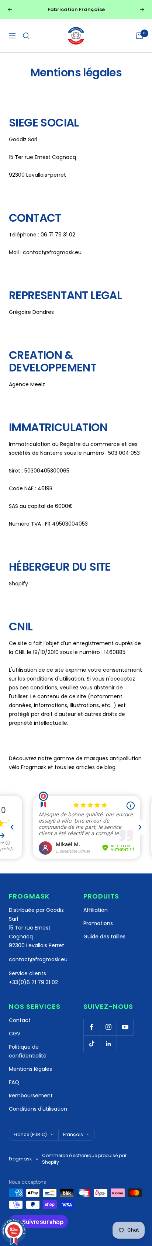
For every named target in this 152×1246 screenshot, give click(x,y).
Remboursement (31, 1095)
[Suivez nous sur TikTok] (91, 1043)
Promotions (98, 923)
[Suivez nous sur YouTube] (125, 1027)
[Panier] (139, 35)
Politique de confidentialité (27, 1051)
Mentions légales (30, 1069)
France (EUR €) (30, 1134)
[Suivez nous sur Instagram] (108, 1027)
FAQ (14, 1082)
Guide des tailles (104, 936)
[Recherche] (26, 35)
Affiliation (95, 910)
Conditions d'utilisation (38, 1108)
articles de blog (95, 767)
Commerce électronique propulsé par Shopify (84, 1158)
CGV (14, 1033)
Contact (20, 1020)
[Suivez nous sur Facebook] (91, 1027)
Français (73, 1134)
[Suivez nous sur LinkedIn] (108, 1043)
